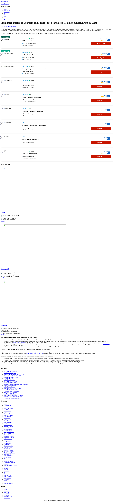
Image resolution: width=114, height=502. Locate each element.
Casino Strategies (8, 422)
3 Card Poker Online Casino (10, 389)
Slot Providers (7, 475)
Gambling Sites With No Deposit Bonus (13, 375)
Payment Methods (8, 455)
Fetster (3, 212)
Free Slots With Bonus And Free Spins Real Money (16, 384)
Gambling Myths (8, 430)
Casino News (7, 418)
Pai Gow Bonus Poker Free (10, 371)
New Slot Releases (8, 450)
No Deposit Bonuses (9, 451)
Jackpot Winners (8, 439)
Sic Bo (5, 473)
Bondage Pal (5, 269)
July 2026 (6, 489)
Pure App (4, 325)
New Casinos (7, 448)
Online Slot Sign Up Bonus (10, 392)
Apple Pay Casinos (8, 408)
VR (5, 17)
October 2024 (7, 498)
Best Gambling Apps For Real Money (13, 388)
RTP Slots (6, 464)
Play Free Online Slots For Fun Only (13, 396)
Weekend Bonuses (8, 483)
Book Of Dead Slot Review (10, 381)
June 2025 (6, 493)
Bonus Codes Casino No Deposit (12, 398)
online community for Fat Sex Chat (34, 353)
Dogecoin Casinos (8, 426)
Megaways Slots (8, 447)
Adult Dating (7, 12)
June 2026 (6, 491)
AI (4, 19)
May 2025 (6, 495)
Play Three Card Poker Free (10, 385)
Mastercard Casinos (8, 446)
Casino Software (8, 420)
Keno (5, 440)
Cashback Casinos (8, 413)
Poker (5, 458)
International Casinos (9, 437)
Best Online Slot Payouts (10, 373)
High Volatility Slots (8, 433)
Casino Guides (7, 416)
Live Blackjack (7, 443)
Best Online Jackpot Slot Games (11, 391)
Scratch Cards (7, 466)
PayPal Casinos (7, 457)
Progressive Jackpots (9, 461)
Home (5, 9)
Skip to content (4, 1)
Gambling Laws (8, 429)
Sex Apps (6, 468)
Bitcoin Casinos (7, 411)
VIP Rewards (7, 480)
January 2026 (7, 492)
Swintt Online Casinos (9, 387)
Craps (5, 423)
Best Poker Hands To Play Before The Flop (14, 374)
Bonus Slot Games (8, 378)
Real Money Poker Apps (10, 394)
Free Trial (3, 221)
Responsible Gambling (9, 462)
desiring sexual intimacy (19, 342)
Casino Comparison (8, 415)
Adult (5, 404)
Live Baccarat (7, 441)
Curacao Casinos (8, 425)
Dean (11, 26)
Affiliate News (7, 405)
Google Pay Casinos (9, 432)
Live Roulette (7, 444)
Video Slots (6, 479)
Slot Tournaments (8, 476)
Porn (5, 16)
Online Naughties (5, 4)
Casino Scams (7, 419)
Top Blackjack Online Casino (11, 377)
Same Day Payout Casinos (10, 465)
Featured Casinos (8, 427)
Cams (5, 14)
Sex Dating (6, 469)
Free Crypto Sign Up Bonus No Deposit (13, 395)
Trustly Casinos (7, 478)
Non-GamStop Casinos (9, 453)
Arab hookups (106, 344)
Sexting (5, 13)
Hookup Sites (7, 10)
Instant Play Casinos (8, 436)
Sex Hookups (7, 471)
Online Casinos (7, 454)
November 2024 (8, 496)
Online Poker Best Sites (9, 380)
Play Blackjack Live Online (10, 382)
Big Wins (6, 409)
